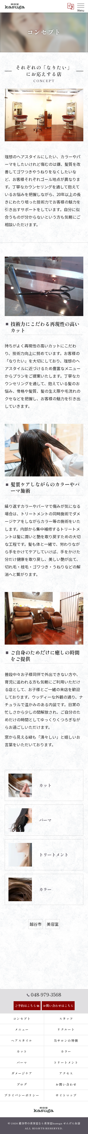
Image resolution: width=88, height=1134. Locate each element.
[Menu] (81, 5)
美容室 (53, 924)
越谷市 (36, 924)
